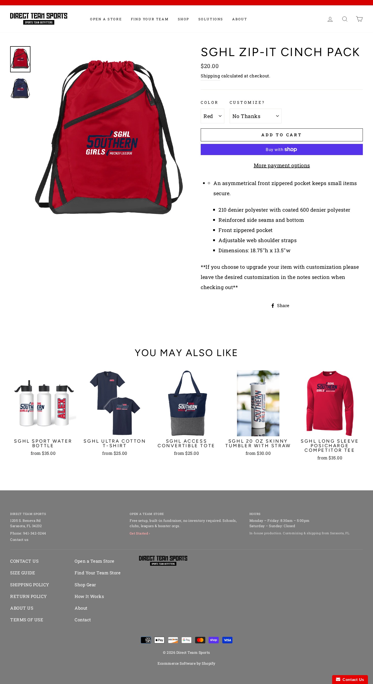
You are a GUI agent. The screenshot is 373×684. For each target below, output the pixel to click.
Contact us (19, 539)
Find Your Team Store (98, 573)
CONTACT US (24, 561)
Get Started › (140, 533)
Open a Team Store (94, 561)
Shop (183, 19)
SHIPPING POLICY (29, 585)
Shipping (210, 76)
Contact (83, 620)
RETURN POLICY (28, 596)
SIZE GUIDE (22, 573)
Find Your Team (150, 19)
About (239, 19)
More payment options (282, 165)
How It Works (89, 596)
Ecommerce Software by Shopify (186, 663)
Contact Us (352, 679)
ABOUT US (21, 608)
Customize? (247, 102)
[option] (109, 143)
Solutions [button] (210, 19)
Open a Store (106, 19)
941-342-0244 (34, 533)
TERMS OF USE (26, 620)
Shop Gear (85, 585)
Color (210, 102)
